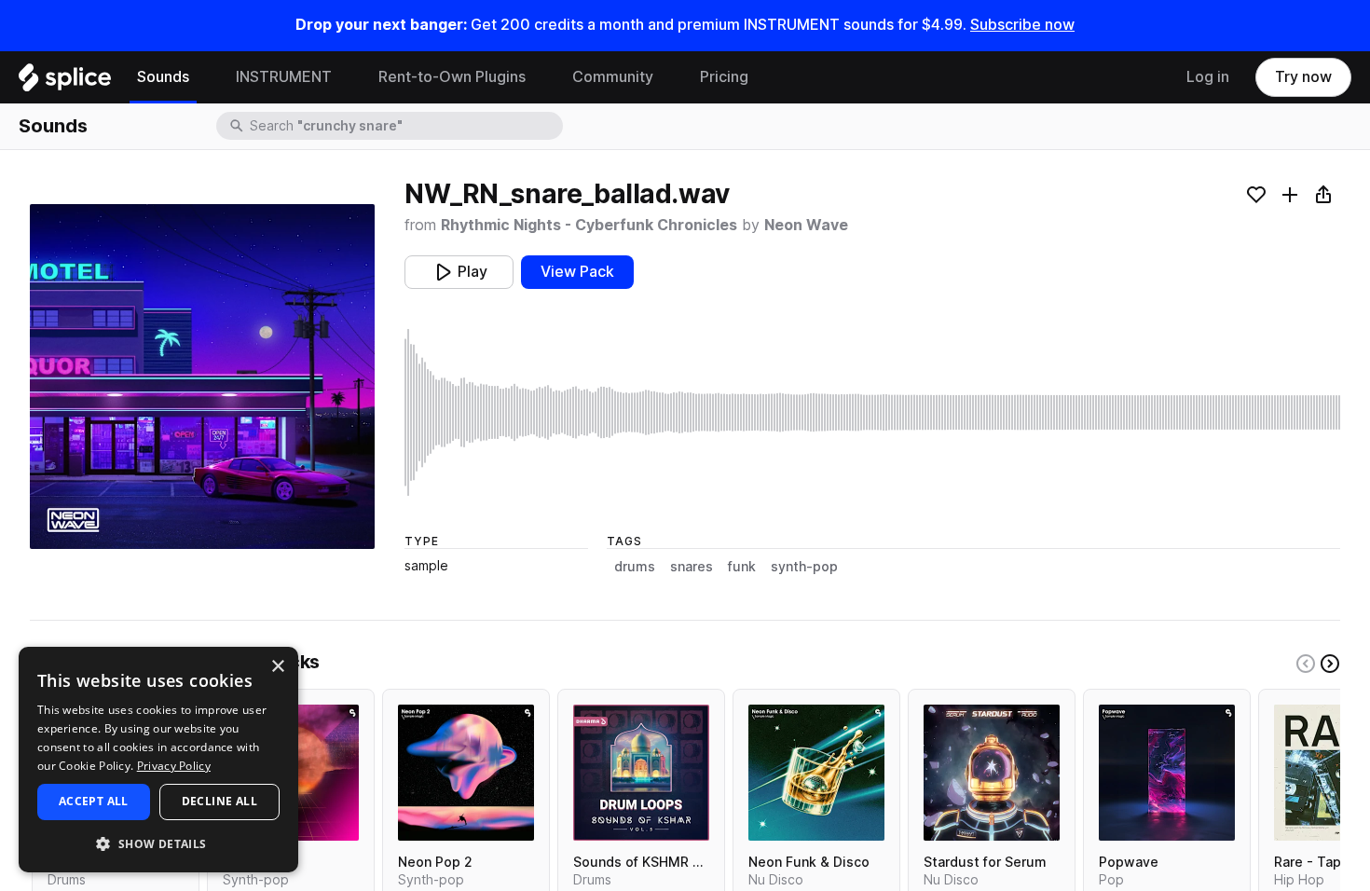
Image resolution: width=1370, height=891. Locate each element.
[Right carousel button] (1330, 663)
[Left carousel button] (1306, 663)
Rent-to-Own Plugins (452, 77)
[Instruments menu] (345, 77)
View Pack (577, 272)
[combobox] (404, 125)
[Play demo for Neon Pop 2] (466, 773)
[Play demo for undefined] (202, 377)
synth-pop (804, 566)
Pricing (724, 77)
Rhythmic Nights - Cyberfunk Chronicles (589, 225)
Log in (1207, 77)
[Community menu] (667, 77)
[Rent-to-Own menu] (539, 77)
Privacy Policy (174, 766)
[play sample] (872, 412)
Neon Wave (806, 225)
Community (612, 77)
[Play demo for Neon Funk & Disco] (816, 773)
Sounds (163, 77)
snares (691, 566)
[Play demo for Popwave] (1167, 773)
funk (742, 566)
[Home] (65, 82)
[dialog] (158, 759)
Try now (1303, 77)
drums (634, 566)
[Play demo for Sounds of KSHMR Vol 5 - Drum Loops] (641, 773)
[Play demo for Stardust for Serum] (992, 773)
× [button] (277, 667)
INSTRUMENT (284, 77)
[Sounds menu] (203, 77)
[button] (158, 843)
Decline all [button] (219, 801)
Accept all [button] (94, 801)
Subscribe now (1022, 25)
